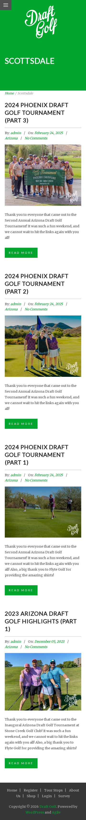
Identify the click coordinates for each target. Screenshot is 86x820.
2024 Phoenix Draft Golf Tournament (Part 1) (37, 454)
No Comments (36, 138)
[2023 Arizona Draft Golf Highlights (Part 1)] (43, 675)
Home (9, 93)
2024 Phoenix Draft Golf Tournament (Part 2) (37, 283)
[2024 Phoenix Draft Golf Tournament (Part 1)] (43, 507)
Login (47, 796)
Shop (31, 796)
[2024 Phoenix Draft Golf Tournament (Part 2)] (43, 339)
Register (31, 790)
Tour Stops (53, 790)
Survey (64, 796)
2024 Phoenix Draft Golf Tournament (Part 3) (37, 112)
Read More (21, 252)
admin (16, 133)
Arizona (11, 138)
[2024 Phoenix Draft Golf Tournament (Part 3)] (43, 168)
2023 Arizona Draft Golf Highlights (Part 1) (41, 621)
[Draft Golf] (43, 23)
